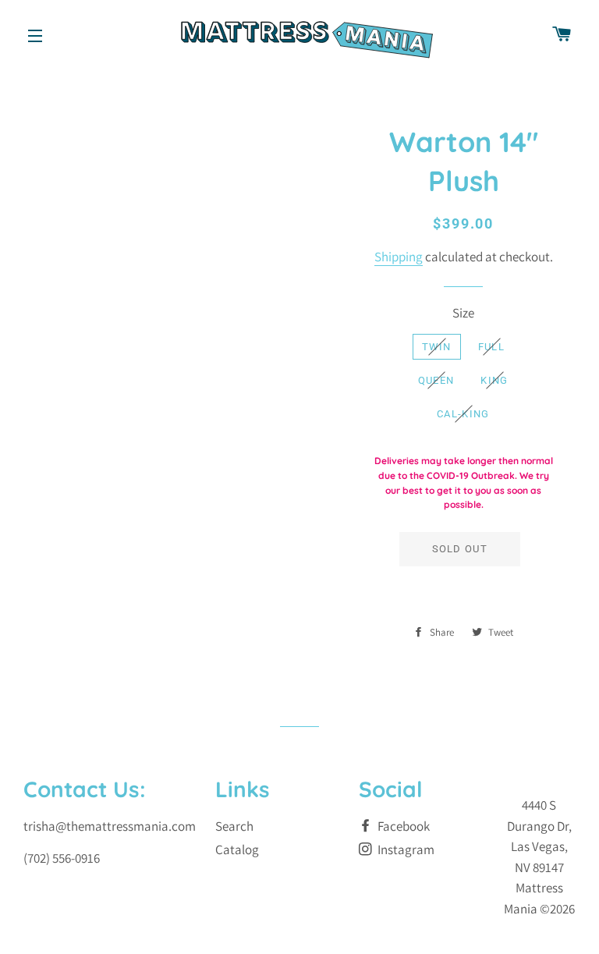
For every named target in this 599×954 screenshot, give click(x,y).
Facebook (402, 826)
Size (463, 312)
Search (234, 826)
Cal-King (463, 414)
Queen (436, 380)
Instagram (404, 849)
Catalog (237, 849)
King (494, 380)
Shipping (398, 256)
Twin (437, 347)
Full (491, 347)
